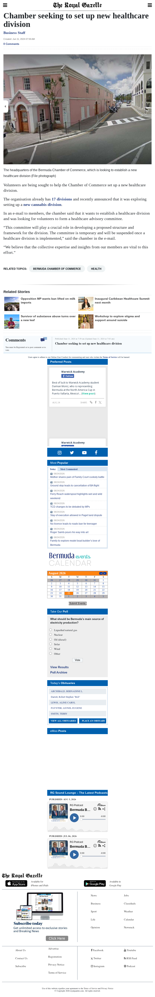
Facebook (98, 950)
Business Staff (14, 33)
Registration (55, 956)
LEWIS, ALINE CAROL (63, 702)
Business (96, 903)
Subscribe (20, 966)
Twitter (97, 958)
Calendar (129, 919)
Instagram (98, 966)
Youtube (131, 950)
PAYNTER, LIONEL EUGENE (66, 707)
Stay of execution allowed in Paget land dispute (76, 515)
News (94, 895)
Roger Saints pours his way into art (69, 532)
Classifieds (130, 903)
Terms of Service (110, 357)
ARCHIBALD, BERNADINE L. (67, 691)
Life (93, 919)
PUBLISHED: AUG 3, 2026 (62, 799)
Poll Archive (58, 672)
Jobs (126, 895)
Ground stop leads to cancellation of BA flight (74, 485)
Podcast (130, 966)
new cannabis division (42, 204)
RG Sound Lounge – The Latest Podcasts (79, 792)
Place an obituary (93, 720)
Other (57, 654)
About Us (20, 950)
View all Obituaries (63, 720)
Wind (57, 649)
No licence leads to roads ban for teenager (73, 523)
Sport (94, 911)
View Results (59, 667)
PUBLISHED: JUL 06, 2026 (63, 836)
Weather (128, 911)
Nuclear (58, 635)
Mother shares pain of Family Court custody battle (77, 477)
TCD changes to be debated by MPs (70, 506)
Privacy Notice (56, 964)
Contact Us (21, 958)
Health (96, 269)
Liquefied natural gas (65, 630)
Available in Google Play (115, 883)
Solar (57, 644)
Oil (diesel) (60, 639)
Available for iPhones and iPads (39, 883)
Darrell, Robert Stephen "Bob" (65, 696)
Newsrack (129, 927)
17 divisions (62, 199)
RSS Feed (131, 958)
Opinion (95, 927)
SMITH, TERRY (59, 713)
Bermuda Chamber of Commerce (57, 269)
